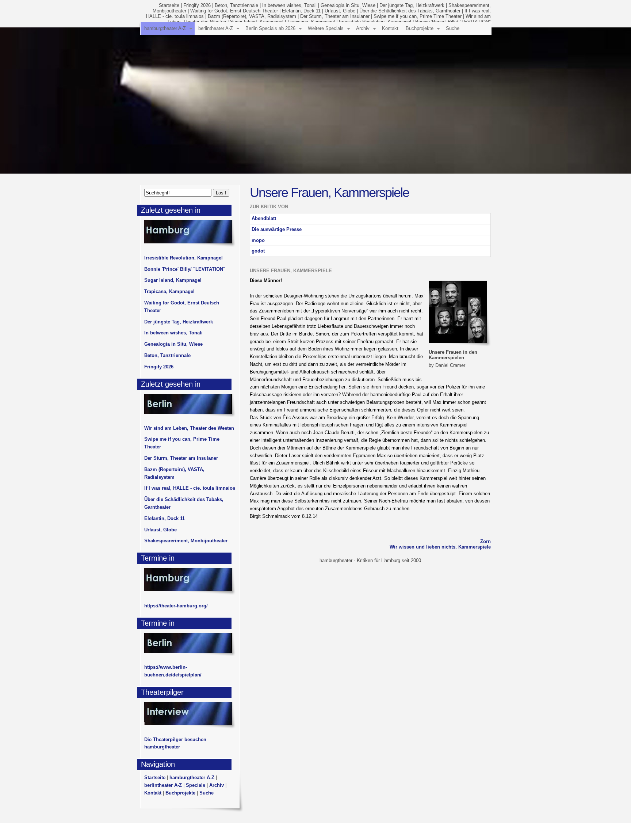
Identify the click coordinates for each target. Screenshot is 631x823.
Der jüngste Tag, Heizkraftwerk (411, 5)
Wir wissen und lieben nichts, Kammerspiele (440, 547)
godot (258, 251)
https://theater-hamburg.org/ (176, 605)
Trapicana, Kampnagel (169, 291)
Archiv (363, 28)
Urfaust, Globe (340, 11)
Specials (195, 785)
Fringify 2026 (197, 5)
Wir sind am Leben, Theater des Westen (189, 428)
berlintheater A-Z (215, 28)
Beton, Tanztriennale (236, 5)
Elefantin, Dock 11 (301, 11)
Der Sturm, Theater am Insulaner (335, 16)
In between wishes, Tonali (289, 5)
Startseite (169, 5)
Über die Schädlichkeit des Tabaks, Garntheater (409, 11)
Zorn (485, 541)
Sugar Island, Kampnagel (173, 280)
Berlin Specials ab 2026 (270, 28)
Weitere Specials (326, 28)
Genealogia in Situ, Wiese (348, 5)
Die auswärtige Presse (277, 229)
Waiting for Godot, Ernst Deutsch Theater (234, 11)
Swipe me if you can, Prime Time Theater (418, 16)
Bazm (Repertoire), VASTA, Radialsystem (252, 16)
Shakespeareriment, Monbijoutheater (185, 540)
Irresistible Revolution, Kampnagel (183, 258)
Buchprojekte (419, 28)
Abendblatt (264, 218)
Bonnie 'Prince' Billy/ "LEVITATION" (184, 269)
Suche (452, 28)
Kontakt (390, 28)
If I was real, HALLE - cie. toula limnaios (189, 488)
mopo (258, 240)
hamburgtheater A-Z (165, 28)
